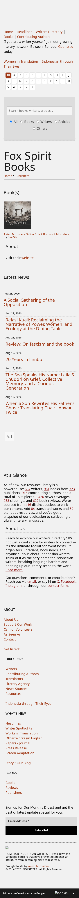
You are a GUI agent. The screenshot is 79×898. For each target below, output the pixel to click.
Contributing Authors (33, 36)
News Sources (16, 688)
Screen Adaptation (20, 753)
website (27, 257)
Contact (10, 639)
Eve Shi (12, 237)
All (8, 75)
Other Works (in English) (24, 738)
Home (8, 31)
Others (41, 128)
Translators (14, 679)
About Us (11, 619)
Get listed (65, 46)
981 (46, 489)
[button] (39, 893)
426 (41, 497)
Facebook (68, 581)
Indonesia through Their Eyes (28, 703)
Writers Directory (49, 31)
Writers (46, 121)
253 (6, 500)
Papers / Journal (18, 743)
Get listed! (12, 649)
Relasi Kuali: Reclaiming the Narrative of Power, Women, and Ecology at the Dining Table (39, 324)
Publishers (22, 176)
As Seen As (12, 634)
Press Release (16, 748)
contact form (58, 585)
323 (72, 489)
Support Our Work (18, 624)
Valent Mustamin (38, 866)
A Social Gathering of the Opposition (29, 302)
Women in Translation (21, 61)
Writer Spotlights (19, 728)
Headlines (24, 31)
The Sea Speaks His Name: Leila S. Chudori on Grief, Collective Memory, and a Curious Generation (40, 381)
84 (33, 508)
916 (24, 492)
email (31, 581)
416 (28, 504)
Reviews (12, 787)
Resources (13, 693)
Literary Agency (18, 684)
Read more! (14, 570)
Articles (64, 121)
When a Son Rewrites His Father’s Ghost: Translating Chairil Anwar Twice (40, 407)
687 (27, 489)
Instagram (14, 585)
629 (35, 500)
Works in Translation (22, 733)
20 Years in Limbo (24, 359)
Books (8, 36)
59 (71, 508)
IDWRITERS (39, 8)
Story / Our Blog (18, 763)
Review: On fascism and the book (40, 344)
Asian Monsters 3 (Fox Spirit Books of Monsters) (37, 234)
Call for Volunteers (18, 629)
